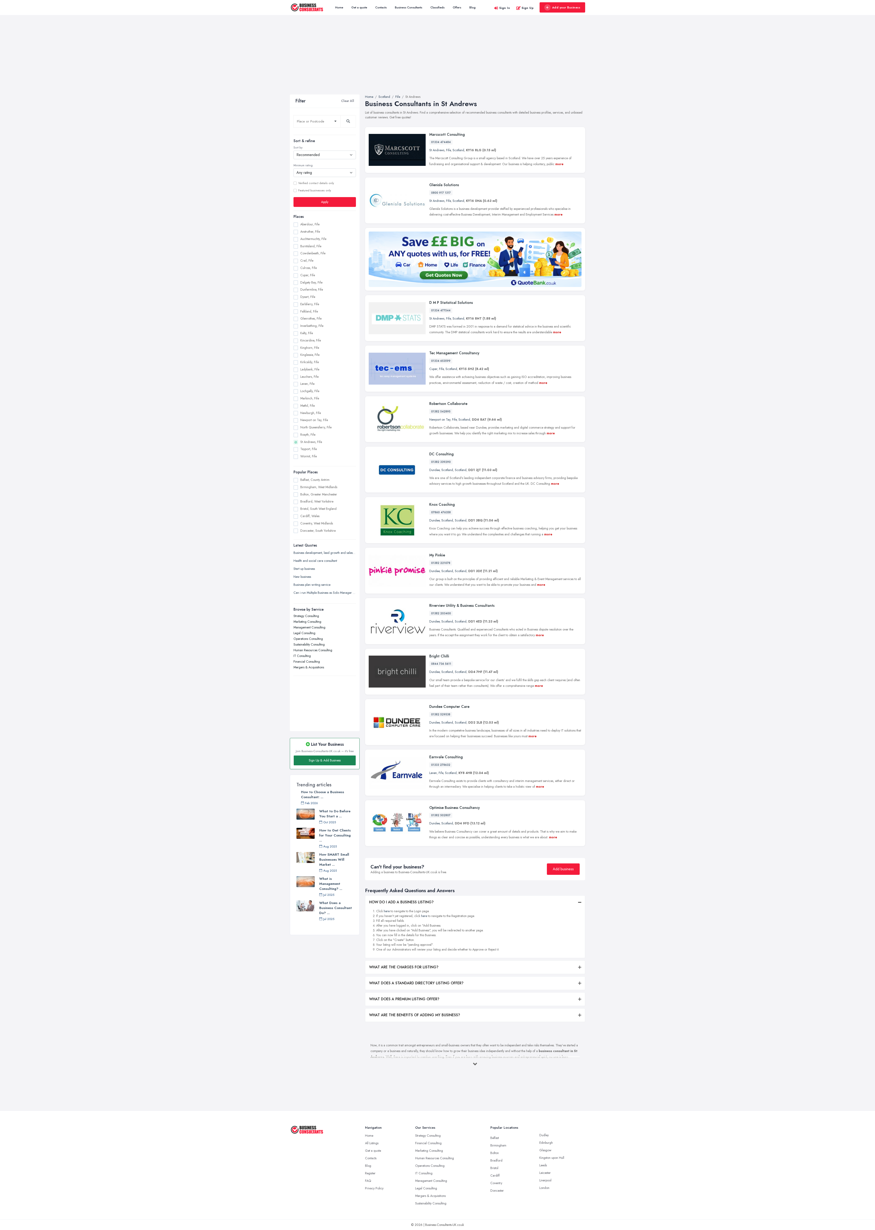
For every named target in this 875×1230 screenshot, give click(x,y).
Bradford (496, 1160)
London (544, 1188)
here (387, 911)
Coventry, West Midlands (316, 523)
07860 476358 (441, 512)
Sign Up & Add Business (325, 760)
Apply (324, 202)
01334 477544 (440, 310)
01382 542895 (440, 411)
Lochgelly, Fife (309, 391)
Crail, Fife (306, 260)
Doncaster (497, 1190)
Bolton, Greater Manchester (318, 494)
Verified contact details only (316, 183)
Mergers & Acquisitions (308, 667)
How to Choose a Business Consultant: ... (322, 795)
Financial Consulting (306, 661)
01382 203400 (441, 613)
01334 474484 (441, 142)
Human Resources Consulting (312, 650)
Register (370, 1173)
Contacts (381, 7)
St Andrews (436, 150)
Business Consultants (408, 7)
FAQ (368, 1180)
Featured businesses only (314, 190)
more (559, 164)
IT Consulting (302, 656)
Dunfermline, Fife (311, 289)
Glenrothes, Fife (311, 318)
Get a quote (359, 7)
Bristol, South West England (318, 508)
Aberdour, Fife (309, 224)
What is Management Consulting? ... (330, 883)
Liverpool (545, 1180)
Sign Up (528, 8)
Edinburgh (546, 1142)
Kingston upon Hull (551, 1157)
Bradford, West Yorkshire (316, 501)
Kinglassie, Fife (309, 354)
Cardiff (495, 1175)
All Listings (371, 1143)
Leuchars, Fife (309, 376)
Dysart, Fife (307, 296)
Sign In (504, 8)
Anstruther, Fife (310, 231)
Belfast (494, 1138)
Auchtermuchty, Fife (313, 239)
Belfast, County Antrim (314, 479)
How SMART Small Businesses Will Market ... (334, 859)
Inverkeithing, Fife (311, 325)
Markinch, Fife (309, 398)
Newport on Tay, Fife (314, 420)
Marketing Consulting (307, 621)
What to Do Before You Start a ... (334, 814)
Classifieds (437, 7)
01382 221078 (440, 563)
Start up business (304, 568)
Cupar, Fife (307, 275)
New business (302, 576)
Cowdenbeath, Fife (312, 253)
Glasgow (545, 1150)
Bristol (494, 1168)
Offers (457, 7)
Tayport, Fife (308, 449)
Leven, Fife (307, 383)
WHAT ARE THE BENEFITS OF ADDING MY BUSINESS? (414, 1015)
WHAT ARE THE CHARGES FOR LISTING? (403, 967)
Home (339, 7)
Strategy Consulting (306, 616)
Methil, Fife (307, 405)
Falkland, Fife (309, 311)
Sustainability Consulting (309, 644)
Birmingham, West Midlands (318, 487)
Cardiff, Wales (309, 516)
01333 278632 (440, 765)
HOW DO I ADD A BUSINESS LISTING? (401, 902)
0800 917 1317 (441, 193)
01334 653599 (440, 361)
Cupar (433, 369)
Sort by (297, 148)
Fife (448, 150)
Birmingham (498, 1145)
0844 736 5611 (441, 664)
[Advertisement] (437, 60)
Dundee (434, 470)
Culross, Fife (308, 268)
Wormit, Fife (308, 456)
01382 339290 (441, 462)
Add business (563, 869)
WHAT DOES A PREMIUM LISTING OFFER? (404, 999)
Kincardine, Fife (310, 340)
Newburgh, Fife (310, 413)
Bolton (494, 1153)
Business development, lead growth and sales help (324, 552)
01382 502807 (440, 815)
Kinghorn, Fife (309, 347)
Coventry (496, 1183)
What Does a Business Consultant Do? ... (335, 907)
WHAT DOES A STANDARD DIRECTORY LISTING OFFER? (416, 983)
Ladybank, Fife (309, 369)
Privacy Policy (374, 1188)
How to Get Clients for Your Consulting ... (335, 835)
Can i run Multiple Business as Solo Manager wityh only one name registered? (324, 592)
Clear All (347, 101)
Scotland (458, 150)
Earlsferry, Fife (309, 304)
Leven (433, 773)
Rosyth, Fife (307, 434)
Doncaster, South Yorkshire (318, 530)
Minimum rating (303, 165)
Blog (472, 7)
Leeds (543, 1165)
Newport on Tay (439, 419)
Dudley (544, 1135)
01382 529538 (440, 714)
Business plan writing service (311, 584)
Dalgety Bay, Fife (311, 282)
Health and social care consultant (315, 560)
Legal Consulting (304, 633)
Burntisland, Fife (310, 246)
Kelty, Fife (306, 333)
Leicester (545, 1172)
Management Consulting (309, 627)
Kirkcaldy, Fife (309, 362)
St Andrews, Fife (311, 442)
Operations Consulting (308, 638)
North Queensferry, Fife (316, 427)
